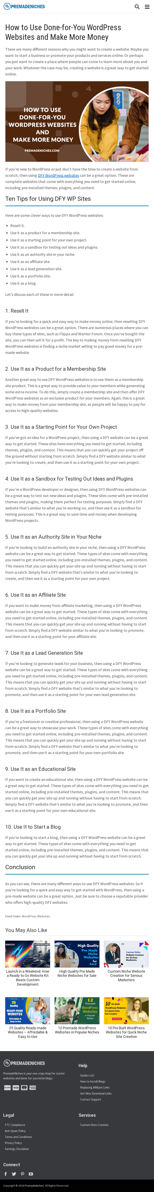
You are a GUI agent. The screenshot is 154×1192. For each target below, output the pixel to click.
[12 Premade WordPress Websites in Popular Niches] (77, 1010)
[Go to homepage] (33, 6)
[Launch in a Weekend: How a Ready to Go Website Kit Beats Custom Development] (27, 954)
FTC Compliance (15, 1125)
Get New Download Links (96, 1093)
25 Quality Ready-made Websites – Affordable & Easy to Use (28, 1032)
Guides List (87, 1075)
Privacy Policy (13, 1143)
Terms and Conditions (18, 1137)
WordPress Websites (36, 916)
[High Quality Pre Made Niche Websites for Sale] (77, 954)
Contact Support (90, 1099)
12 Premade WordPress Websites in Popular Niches (77, 1030)
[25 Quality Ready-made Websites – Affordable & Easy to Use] (27, 1010)
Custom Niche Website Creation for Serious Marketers (126, 975)
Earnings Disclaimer (17, 1149)
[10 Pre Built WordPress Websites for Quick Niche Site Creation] (126, 1010)
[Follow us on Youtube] (32, 1175)
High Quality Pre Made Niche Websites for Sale (77, 973)
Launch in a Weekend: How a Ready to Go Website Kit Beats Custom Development (27, 977)
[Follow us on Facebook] (7, 1175)
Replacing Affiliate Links (95, 1087)
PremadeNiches (34, 1185)
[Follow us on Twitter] (16, 1175)
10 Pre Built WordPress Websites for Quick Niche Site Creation (126, 1032)
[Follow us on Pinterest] (24, 1175)
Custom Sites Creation (94, 1125)
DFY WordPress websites (58, 175)
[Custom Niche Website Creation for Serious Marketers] (126, 954)
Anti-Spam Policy (15, 1131)
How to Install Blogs (92, 1081)
